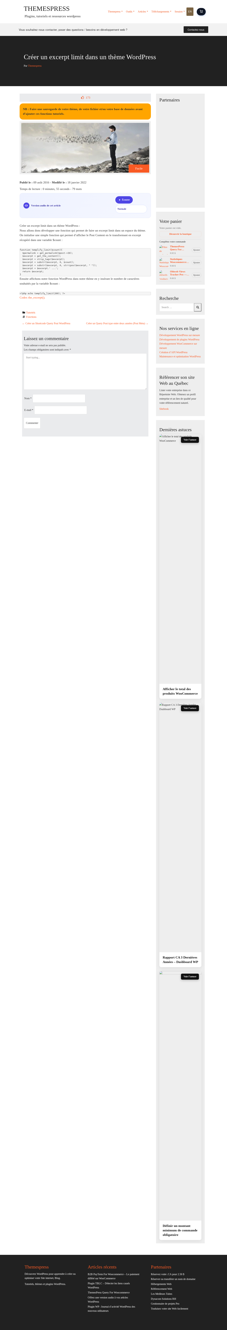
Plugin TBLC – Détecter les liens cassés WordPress (109, 1285)
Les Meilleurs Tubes (161, 1293)
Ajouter (196, 250)
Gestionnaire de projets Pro (165, 1303)
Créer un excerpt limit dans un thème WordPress (90, 57)
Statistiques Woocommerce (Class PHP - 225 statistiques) (179, 261)
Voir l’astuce (190, 440)
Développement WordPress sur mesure (179, 335)
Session (179, 11)
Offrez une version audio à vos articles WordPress (108, 1299)
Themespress (47, 8)
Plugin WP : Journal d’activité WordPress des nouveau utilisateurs (111, 1308)
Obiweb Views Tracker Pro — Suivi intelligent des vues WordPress (178, 273)
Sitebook (164, 408)
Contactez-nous (196, 29)
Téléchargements (160, 11)
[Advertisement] (180, 154)
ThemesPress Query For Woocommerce (178, 248)
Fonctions (31, 316)
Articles (142, 11)
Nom (28, 398)
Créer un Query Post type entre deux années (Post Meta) (117, 323)
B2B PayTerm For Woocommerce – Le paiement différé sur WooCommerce (113, 1276)
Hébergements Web (161, 1284)
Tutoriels (30, 312)
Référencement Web (161, 1288)
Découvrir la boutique (180, 234)
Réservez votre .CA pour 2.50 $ (167, 1274)
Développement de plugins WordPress (179, 339)
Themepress (114, 11)
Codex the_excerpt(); (32, 297)
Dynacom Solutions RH (163, 1298)
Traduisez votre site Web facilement (169, 1308)
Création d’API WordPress (173, 352)
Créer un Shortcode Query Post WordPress (46, 323)
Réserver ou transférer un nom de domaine (173, 1279)
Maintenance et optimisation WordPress (180, 356)
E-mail (28, 410)
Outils (129, 11)
